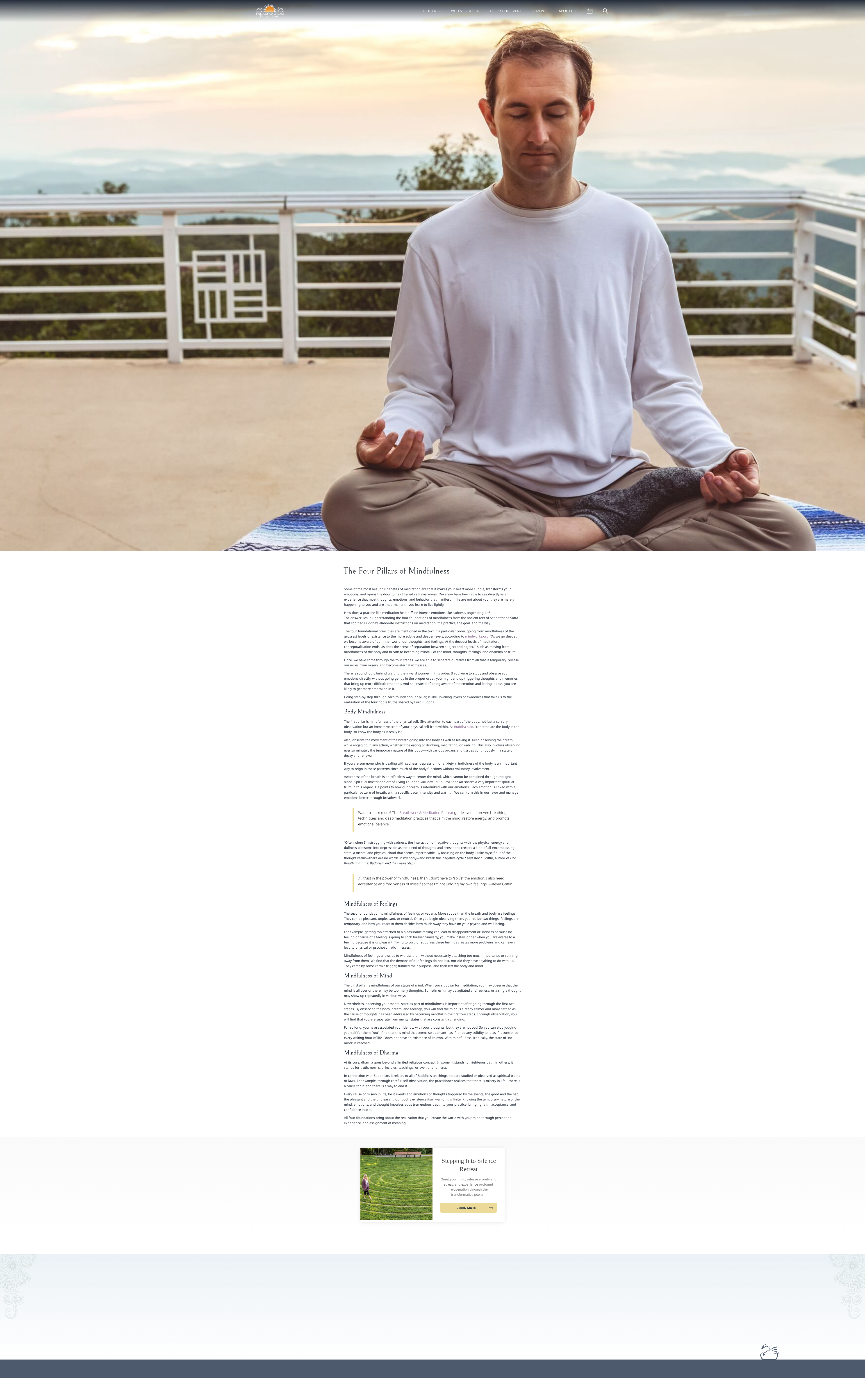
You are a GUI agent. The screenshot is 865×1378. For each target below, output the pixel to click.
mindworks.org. (477, 636)
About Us (567, 11)
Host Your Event (506, 11)
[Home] (270, 10)
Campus (540, 11)
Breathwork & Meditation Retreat (426, 812)
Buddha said (463, 726)
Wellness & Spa (465, 11)
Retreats (431, 11)
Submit (499, 1316)
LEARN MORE (466, 1208)
